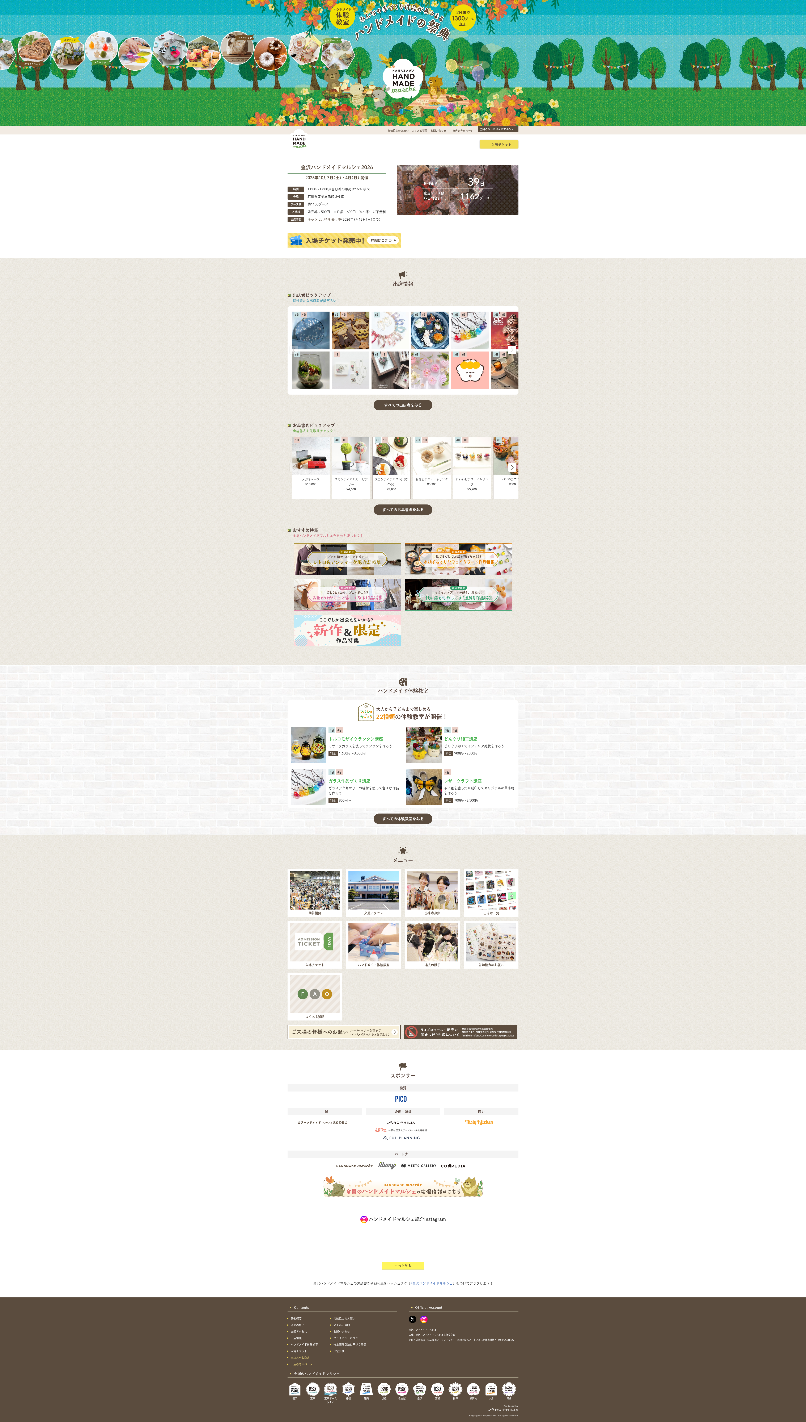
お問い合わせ (438, 130)
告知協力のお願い (398, 130)
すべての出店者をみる (403, 405)
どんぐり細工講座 (461, 739)
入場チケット (502, 144)
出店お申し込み (461, 144)
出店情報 (396, 144)
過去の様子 (374, 144)
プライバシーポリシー (347, 1338)
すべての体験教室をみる (403, 819)
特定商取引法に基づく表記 (350, 1344)
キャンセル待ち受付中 (324, 219)
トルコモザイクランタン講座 (355, 739)
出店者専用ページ (463, 130)
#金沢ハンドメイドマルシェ (432, 1283)
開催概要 (325, 144)
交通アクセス (348, 144)
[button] (512, 350)
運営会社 (339, 1351)
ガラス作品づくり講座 (349, 781)
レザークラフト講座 (463, 781)
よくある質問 (420, 130)
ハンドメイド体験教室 (426, 144)
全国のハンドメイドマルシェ (497, 129)
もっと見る (403, 1265)
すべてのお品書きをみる (403, 510)
